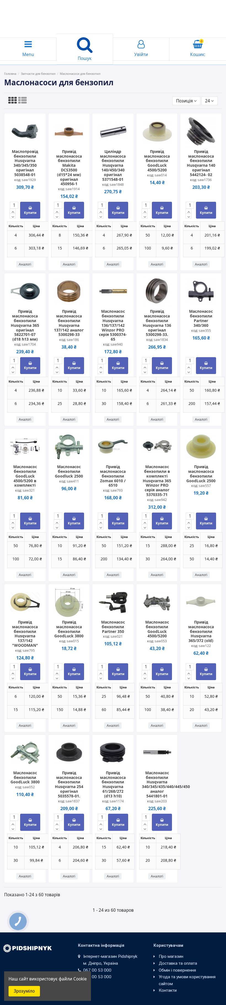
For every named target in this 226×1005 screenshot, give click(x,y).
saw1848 (117, 184)
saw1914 (73, 189)
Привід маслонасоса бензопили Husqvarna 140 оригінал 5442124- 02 (201, 163)
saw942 (161, 499)
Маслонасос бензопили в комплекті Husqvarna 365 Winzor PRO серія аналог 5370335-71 (157, 480)
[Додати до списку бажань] (21, 140)
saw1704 (29, 344)
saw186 (73, 339)
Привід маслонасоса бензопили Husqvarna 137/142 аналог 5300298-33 (69, 323)
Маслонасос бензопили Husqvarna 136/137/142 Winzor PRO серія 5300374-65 (113, 325)
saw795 (29, 650)
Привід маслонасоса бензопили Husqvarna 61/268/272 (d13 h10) (113, 784)
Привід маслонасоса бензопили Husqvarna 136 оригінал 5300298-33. (157, 323)
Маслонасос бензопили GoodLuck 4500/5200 (157, 628)
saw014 (161, 175)
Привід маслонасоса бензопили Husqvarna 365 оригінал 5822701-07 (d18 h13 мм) (25, 325)
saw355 (205, 330)
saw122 (205, 645)
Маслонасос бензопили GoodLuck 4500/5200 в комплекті (25, 476)
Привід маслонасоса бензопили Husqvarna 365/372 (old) (201, 631)
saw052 (29, 787)
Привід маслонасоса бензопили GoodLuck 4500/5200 (157, 161)
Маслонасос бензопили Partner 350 (113, 626)
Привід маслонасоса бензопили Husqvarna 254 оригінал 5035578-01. (69, 784)
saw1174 (117, 801)
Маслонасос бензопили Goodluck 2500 (69, 471)
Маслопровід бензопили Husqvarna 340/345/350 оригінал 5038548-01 (25, 163)
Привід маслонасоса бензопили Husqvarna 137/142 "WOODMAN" (25, 633)
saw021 (117, 636)
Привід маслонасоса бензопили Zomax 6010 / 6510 (113, 476)
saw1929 (29, 179)
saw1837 (73, 801)
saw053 (161, 641)
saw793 (117, 490)
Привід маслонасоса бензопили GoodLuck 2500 (201, 473)
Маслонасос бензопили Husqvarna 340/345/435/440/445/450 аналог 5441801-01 (166, 784)
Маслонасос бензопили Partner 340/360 (201, 318)
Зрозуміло (24, 991)
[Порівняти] (29, 140)
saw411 (73, 481)
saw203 (161, 801)
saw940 (117, 344)
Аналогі (25, 264)
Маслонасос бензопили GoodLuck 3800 (25, 777)
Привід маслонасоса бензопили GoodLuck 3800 (69, 628)
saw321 (29, 490)
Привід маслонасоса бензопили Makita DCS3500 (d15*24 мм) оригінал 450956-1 (69, 168)
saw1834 (161, 339)
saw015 (73, 641)
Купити (30, 213)
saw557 (205, 485)
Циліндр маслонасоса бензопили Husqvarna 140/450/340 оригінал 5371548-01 (113, 165)
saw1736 (205, 179)
